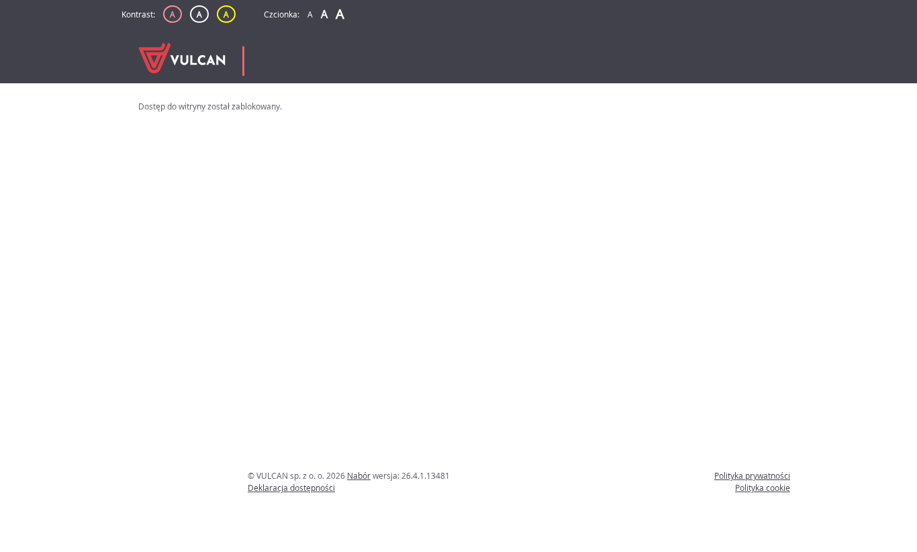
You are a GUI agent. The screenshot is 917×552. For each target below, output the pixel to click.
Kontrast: (138, 14)
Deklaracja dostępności (291, 487)
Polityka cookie (762, 487)
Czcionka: (281, 14)
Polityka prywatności (752, 475)
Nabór (359, 475)
